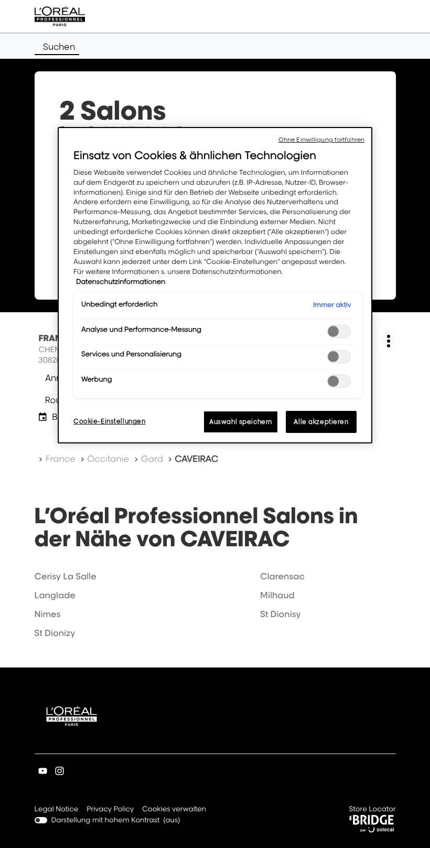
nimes (48, 614)
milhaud (277, 595)
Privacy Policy (110, 809)
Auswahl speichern (240, 422)
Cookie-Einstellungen (109, 421)
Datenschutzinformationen (120, 282)
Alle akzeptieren (321, 422)
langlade (55, 595)
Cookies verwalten (174, 809)
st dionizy (55, 633)
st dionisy (280, 614)
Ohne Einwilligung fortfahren (321, 139)
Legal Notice (57, 809)
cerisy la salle (65, 576)
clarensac (282, 576)
